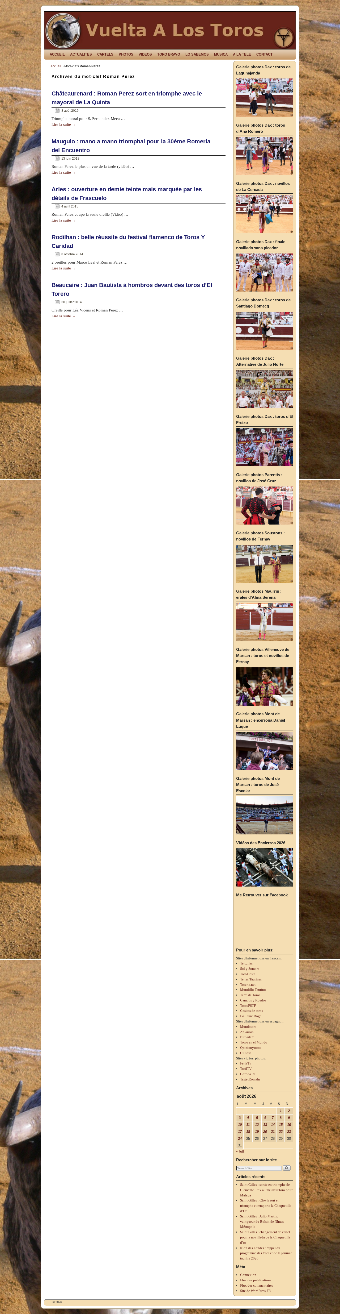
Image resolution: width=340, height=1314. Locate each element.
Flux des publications (255, 1280)
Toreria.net (248, 985)
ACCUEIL (57, 54)
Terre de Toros (250, 995)
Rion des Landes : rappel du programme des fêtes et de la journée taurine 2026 (266, 1253)
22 (281, 1132)
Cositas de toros (251, 1011)
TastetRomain (250, 1079)
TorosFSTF (248, 1006)
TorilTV (246, 1069)
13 (265, 1125)
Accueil (55, 66)
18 (248, 1132)
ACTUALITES (81, 54)
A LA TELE (242, 54)
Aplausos (246, 1032)
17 (240, 1132)
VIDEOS (145, 54)
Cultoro (245, 1053)
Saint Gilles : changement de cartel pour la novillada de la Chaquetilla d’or (265, 1237)
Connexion (248, 1275)
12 (257, 1125)
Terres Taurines (251, 979)
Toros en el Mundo (253, 1042)
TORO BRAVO (168, 54)
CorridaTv (247, 1074)
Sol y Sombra (249, 969)
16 (289, 1125)
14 (273, 1125)
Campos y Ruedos (253, 1000)
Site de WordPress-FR (255, 1291)
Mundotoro (248, 1027)
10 (240, 1125)
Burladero (247, 1037)
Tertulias (246, 963)
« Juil (240, 1151)
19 (257, 1132)
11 (248, 1125)
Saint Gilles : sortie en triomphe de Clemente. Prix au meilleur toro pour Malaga (266, 1190)
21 (273, 1132)
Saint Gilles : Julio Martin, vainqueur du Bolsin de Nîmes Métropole (262, 1221)
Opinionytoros (250, 1048)
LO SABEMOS (197, 54)
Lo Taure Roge (250, 1016)
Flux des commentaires (256, 1285)
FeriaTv (245, 1063)
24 (240, 1139)
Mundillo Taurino (253, 990)
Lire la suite (64, 124)
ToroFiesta (247, 974)
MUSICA (221, 54)
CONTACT (264, 54)
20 (265, 1132)
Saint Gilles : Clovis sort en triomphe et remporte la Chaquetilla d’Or (265, 1205)
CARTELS (105, 54)
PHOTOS (126, 54)
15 (281, 1125)
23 (289, 1132)
